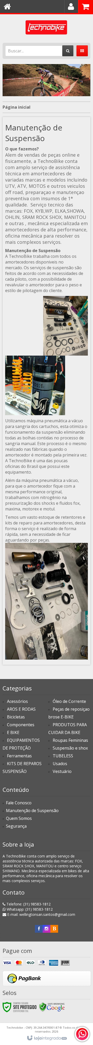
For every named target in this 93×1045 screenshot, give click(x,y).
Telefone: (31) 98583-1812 (28, 904)
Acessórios (17, 701)
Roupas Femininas (70, 740)
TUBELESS (63, 756)
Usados (60, 763)
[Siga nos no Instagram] (46, 928)
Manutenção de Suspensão (32, 810)
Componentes (20, 725)
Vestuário (62, 771)
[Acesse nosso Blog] (54, 928)
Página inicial (16, 107)
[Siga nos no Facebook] (39, 928)
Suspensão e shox (70, 748)
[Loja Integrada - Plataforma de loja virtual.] (47, 1038)
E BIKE (13, 732)
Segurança (16, 826)
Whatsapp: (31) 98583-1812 (29, 909)
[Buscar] (67, 50)
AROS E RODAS (21, 709)
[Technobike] (46, 27)
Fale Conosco (19, 803)
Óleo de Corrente (69, 701)
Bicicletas (16, 717)
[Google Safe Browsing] (52, 1006)
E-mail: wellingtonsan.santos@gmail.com (40, 914)
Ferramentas (19, 756)
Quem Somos (19, 818)
